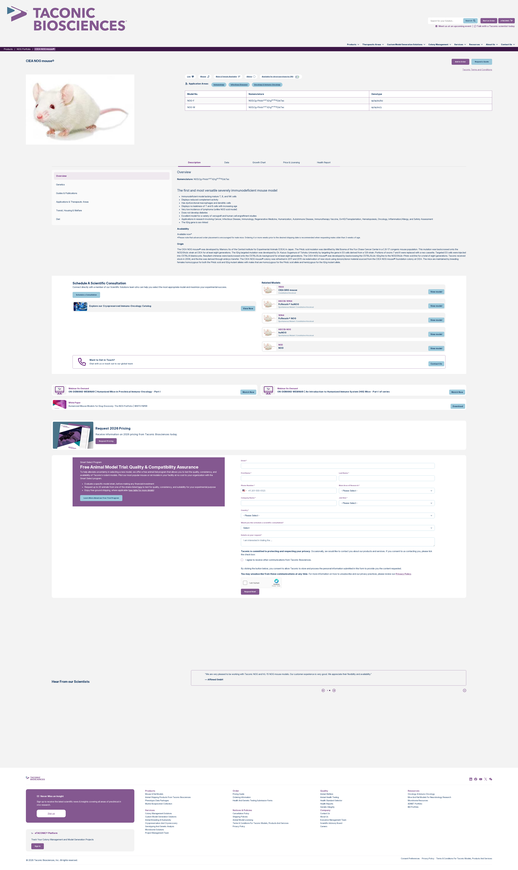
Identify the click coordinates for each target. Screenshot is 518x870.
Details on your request (251, 535)
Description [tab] (194, 162)
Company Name (248, 498)
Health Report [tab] (323, 162)
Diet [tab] (58, 219)
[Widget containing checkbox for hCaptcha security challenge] (261, 583)
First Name (246, 473)
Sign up (51, 813)
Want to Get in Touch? (102, 360)
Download (458, 406)
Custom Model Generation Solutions (404, 44)
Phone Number (248, 485)
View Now (248, 308)
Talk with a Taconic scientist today (496, 26)
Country (245, 510)
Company (325, 810)
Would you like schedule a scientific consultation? (262, 523)
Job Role (343, 498)
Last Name (344, 473)
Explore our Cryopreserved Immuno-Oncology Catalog (120, 306)
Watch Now (248, 392)
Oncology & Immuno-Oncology (267, 85)
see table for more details (141, 490)
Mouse (203, 77)
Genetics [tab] (60, 184)
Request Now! (250, 592)
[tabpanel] (259, 218)
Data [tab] (226, 162)
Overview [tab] (61, 176)
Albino (249, 77)
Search (469, 21)
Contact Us (506, 44)
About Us (490, 44)
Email (244, 461)
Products (351, 44)
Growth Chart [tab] (259, 162)
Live (189, 77)
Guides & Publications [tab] (66, 193)
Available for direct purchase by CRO (277, 77)
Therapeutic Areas (371, 44)
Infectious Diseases (239, 85)
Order (236, 790)
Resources (474, 44)
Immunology (219, 85)
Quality (324, 790)
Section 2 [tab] (329, 690)
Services (458, 44)
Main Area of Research (349, 485)
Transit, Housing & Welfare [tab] (69, 210)
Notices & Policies (242, 810)
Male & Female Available (226, 77)
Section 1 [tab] (327, 690)
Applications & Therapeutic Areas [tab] (72, 201)
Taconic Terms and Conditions (477, 69)
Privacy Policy (403, 574)
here (140, 487)
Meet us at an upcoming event (454, 26)
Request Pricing (106, 441)
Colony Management (438, 44)
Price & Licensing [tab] (291, 162)
